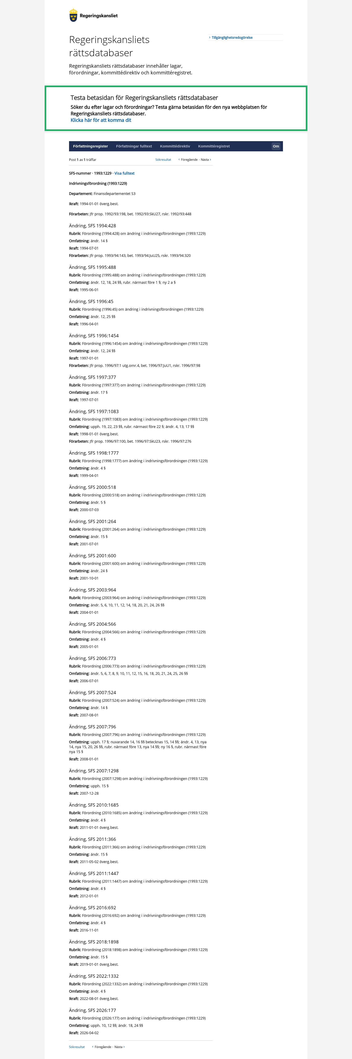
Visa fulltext (124, 173)
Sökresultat (163, 159)
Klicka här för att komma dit (101, 120)
